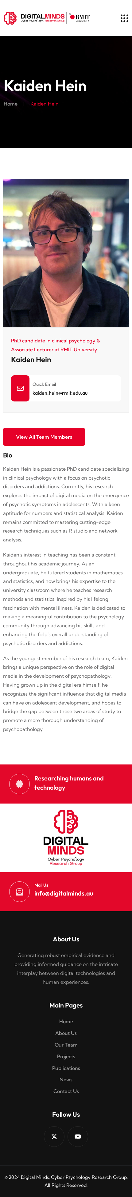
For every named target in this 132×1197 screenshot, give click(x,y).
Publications (66, 1068)
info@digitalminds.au (63, 893)
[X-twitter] (54, 1136)
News (66, 1079)
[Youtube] (78, 1136)
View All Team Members (44, 437)
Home (10, 104)
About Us (66, 1033)
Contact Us (66, 1091)
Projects (66, 1056)
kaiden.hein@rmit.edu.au (60, 393)
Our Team (66, 1045)
